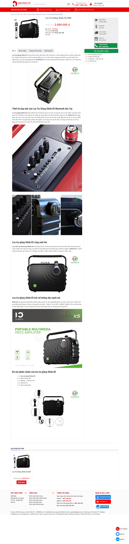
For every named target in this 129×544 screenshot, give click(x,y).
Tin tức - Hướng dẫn (17, 500)
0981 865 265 (67, 501)
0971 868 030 (67, 498)
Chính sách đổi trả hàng (36, 504)
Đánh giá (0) (49, 51)
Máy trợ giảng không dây (39, 14)
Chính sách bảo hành (35, 502)
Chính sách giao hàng (35, 500)
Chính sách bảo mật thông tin (38, 498)
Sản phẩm (20, 14)
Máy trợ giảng (27, 14)
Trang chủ (13, 14)
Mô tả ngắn (22, 51)
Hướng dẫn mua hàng (17, 498)
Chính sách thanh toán (36, 496)
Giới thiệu (13, 496)
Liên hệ (13, 502)
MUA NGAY (21, 482)
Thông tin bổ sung (35, 51)
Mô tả (14, 51)
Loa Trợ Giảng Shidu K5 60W (21, 472)
